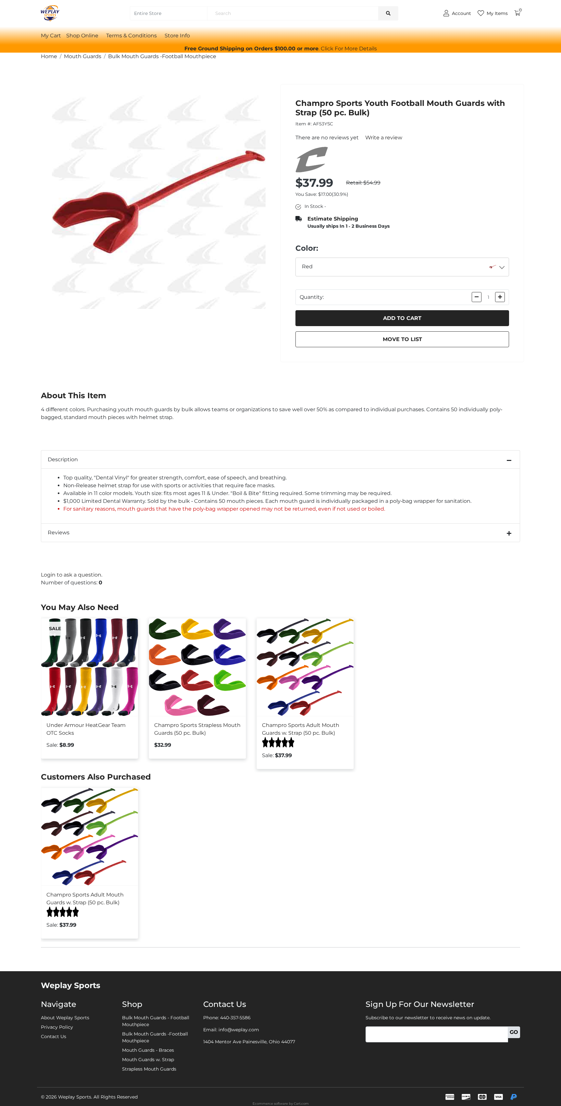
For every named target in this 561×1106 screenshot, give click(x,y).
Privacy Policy (57, 1027)
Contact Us (53, 1036)
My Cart (51, 35)
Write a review (383, 137)
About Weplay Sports (65, 1018)
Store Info (177, 35)
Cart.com (301, 1103)
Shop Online (82, 35)
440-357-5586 (235, 1018)
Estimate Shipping (332, 219)
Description (63, 459)
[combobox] (402, 267)
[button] (349, 48)
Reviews (58, 532)
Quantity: (312, 297)
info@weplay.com (238, 1030)
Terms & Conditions (131, 35)
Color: (306, 248)
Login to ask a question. (71, 575)
